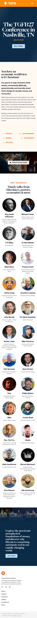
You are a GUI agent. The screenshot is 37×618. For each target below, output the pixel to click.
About (3, 591)
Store (3, 605)
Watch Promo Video (19, 163)
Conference (5, 602)
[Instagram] (6, 587)
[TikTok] (10, 587)
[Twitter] (2, 587)
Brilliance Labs (17, 615)
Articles (3, 594)
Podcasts (4, 597)
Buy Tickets (18, 46)
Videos (3, 599)
